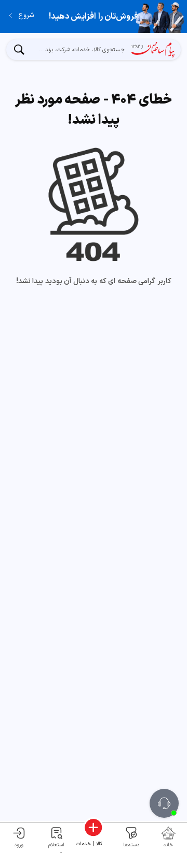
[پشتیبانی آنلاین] (164, 803)
